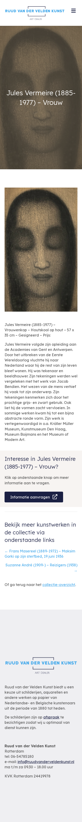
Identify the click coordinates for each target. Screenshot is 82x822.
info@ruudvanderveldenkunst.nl (46, 761)
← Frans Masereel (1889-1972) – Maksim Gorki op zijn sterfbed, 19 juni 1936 (40, 554)
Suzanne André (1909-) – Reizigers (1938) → (41, 568)
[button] (34, 497)
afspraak (51, 717)
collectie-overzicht (58, 584)
